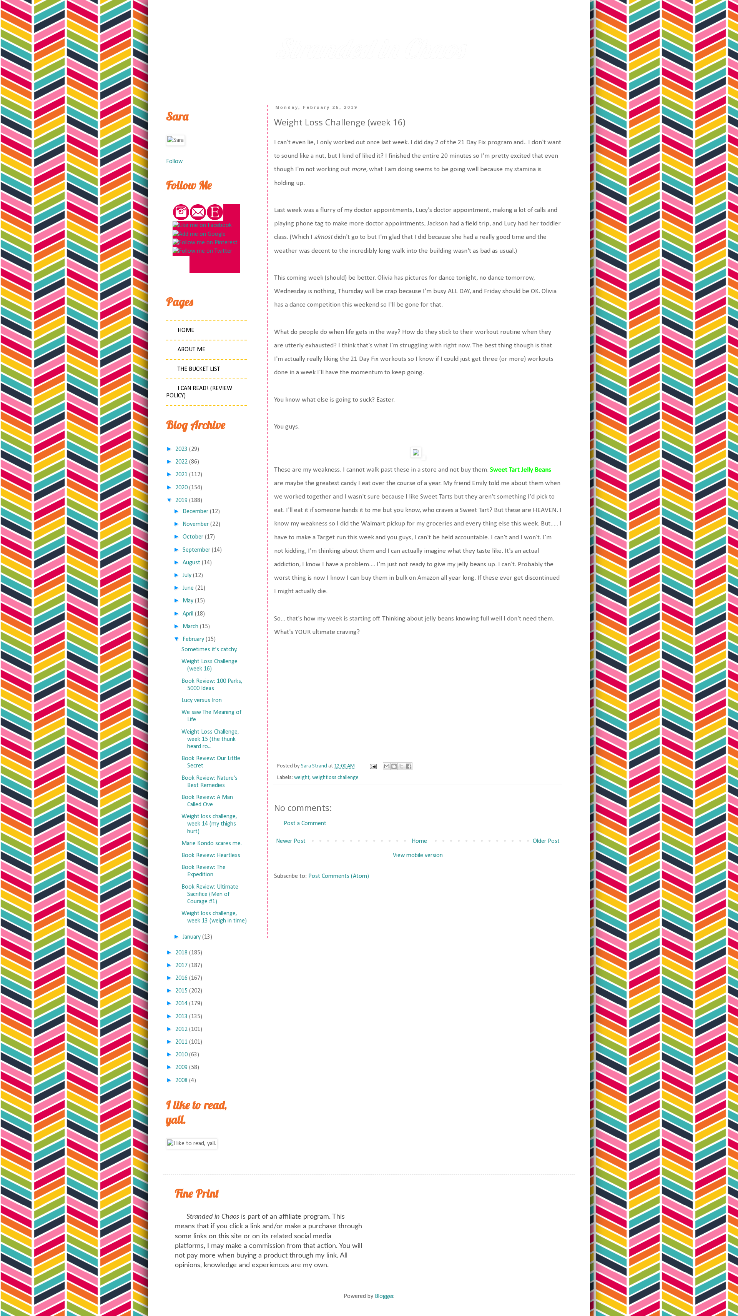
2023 (181, 449)
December (195, 512)
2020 (181, 488)
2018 (181, 953)
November (196, 524)
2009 (181, 1067)
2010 (181, 1055)
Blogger (384, 1296)
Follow (174, 161)
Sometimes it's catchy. (209, 650)
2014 (181, 1004)
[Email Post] (372, 766)
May (188, 601)
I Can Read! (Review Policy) (199, 392)
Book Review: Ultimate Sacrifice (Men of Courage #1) (209, 894)
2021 (181, 475)
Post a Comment (305, 824)
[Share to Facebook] (408, 766)
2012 (181, 1029)
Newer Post (291, 841)
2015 (181, 991)
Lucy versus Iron (201, 700)
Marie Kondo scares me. (211, 844)
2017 (181, 965)
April (188, 614)
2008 (181, 1080)
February (193, 639)
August (191, 563)
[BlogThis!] (394, 766)
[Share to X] (401, 766)
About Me (191, 350)
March (190, 627)
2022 (181, 462)
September (196, 550)
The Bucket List (199, 369)
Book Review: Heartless (210, 855)
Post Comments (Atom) (338, 876)
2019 (181, 500)
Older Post (546, 841)
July (187, 575)
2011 (181, 1042)
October (193, 537)
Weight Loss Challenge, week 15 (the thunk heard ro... (210, 739)
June (188, 588)
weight (301, 778)
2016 (181, 978)
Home (419, 841)
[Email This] (387, 766)
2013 (181, 1017)
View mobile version (418, 855)
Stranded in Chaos (369, 48)
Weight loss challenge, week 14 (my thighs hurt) (209, 824)
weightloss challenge (335, 778)
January (192, 937)
